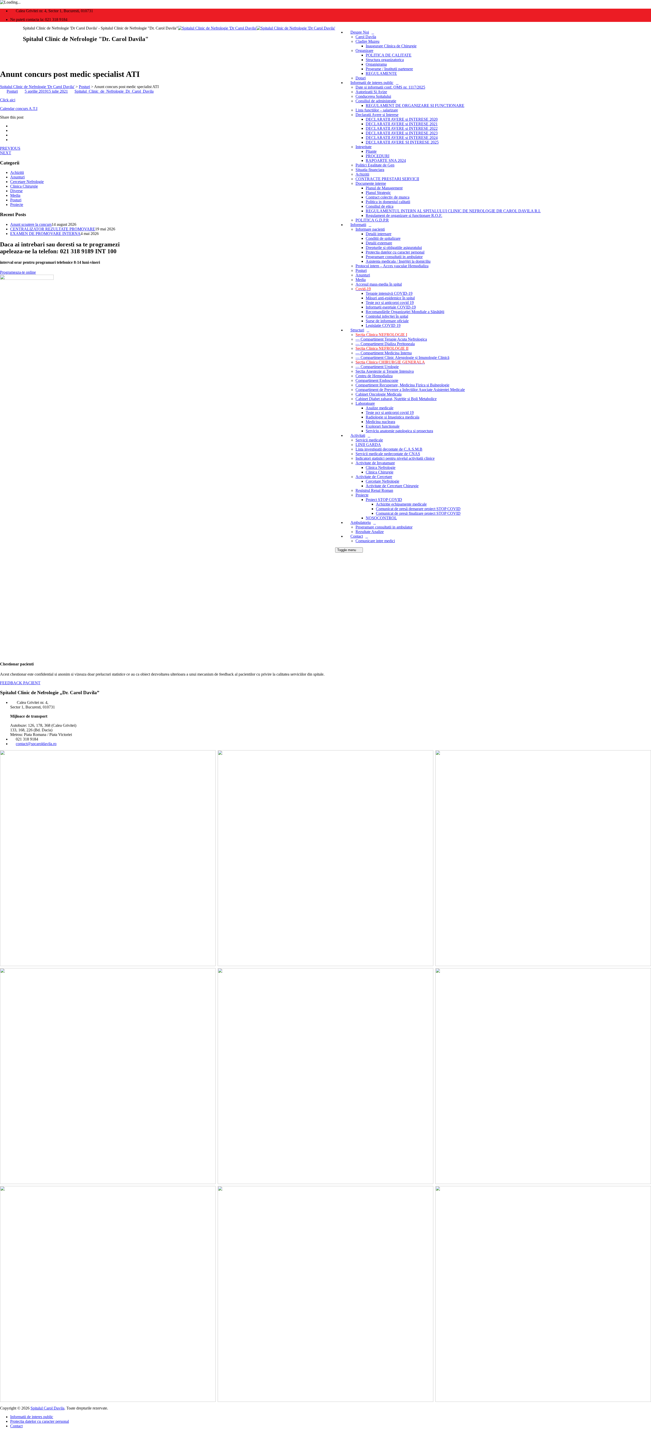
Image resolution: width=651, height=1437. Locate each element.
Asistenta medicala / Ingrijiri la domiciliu (398, 261)
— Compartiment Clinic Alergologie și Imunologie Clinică (402, 357)
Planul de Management (384, 188)
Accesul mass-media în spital (379, 284)
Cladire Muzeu (367, 41)
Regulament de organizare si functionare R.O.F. (404, 215)
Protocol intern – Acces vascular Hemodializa (392, 266)
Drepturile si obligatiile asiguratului (394, 247)
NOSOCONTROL (381, 518)
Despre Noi (359, 32)
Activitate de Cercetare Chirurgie (392, 486)
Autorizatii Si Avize (371, 92)
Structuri (357, 330)
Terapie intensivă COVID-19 (389, 293)
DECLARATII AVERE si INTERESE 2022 (402, 128)
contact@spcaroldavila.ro (36, 744)
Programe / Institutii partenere (389, 69)
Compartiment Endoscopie (377, 380)
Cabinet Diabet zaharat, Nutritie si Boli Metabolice (396, 399)
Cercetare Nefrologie (382, 481)
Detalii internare (378, 234)
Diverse (16, 191)
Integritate (364, 147)
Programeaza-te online (18, 272)
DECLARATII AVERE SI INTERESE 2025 (402, 142)
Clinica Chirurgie (379, 472)
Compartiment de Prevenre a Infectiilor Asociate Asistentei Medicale (410, 389)
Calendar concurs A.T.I (18, 108)
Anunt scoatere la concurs (31, 224)
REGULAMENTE (381, 73)
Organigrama (376, 64)
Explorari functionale (383, 426)
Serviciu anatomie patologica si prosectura (399, 431)
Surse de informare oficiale (387, 321)
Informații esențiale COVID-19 (391, 307)
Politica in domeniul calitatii (388, 202)
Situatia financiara (370, 170)
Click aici (7, 100)
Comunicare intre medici (375, 541)
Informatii (358, 224)
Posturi (361, 270)
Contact (356, 536)
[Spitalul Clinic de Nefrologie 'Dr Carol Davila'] (256, 28)
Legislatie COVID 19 (383, 325)
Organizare (364, 50)
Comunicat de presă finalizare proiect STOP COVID (418, 513)
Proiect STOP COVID (384, 499)
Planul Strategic (378, 192)
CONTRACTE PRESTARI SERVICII (387, 179)
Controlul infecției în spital (387, 316)
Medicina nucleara (380, 422)
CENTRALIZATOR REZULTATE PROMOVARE (52, 229)
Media (361, 279)
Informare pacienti (370, 229)
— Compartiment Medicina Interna (384, 353)
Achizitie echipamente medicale (401, 504)
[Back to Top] (3, 1434)
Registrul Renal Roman (374, 490)
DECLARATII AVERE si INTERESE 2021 (402, 124)
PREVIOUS (10, 148)
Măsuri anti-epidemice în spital (390, 298)
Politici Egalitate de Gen (375, 165)
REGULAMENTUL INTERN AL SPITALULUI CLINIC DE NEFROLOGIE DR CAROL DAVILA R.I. (453, 211)
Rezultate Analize (370, 531)
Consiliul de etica (379, 206)
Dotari (361, 78)
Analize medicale (379, 408)
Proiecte (362, 495)
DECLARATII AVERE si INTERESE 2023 (402, 133)
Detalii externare (379, 243)
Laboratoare (365, 403)
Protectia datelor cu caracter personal (395, 252)
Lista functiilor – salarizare (377, 110)
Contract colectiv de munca (387, 197)
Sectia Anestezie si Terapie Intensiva (385, 371)
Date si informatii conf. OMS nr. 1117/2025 (390, 87)
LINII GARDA (368, 444)
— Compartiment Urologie (377, 367)
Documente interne (371, 183)
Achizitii (362, 174)
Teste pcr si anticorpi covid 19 (390, 302)
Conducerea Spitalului (373, 96)
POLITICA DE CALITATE (388, 55)
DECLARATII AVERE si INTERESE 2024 (402, 137)
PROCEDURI (377, 156)
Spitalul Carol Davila (47, 1408)
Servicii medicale (369, 440)
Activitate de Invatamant (375, 463)
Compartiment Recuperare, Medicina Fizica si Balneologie (402, 385)
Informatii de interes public (371, 82)
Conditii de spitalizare (383, 238)
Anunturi (363, 275)
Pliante (371, 151)
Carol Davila (366, 37)
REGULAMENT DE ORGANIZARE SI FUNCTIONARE (415, 105)
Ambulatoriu (360, 522)
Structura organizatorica (385, 60)
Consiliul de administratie (376, 101)
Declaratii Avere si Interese (377, 115)
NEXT (5, 153)
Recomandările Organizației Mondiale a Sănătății (405, 312)
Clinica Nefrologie (380, 467)
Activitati (357, 435)
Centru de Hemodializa (374, 376)
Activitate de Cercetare (374, 477)
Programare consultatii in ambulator (394, 257)
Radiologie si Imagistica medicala (392, 417)
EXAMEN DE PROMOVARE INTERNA (45, 233)
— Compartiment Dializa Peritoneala (385, 344)
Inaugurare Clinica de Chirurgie (391, 46)
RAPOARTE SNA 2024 (386, 160)
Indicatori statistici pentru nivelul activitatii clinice (395, 458)
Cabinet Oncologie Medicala (379, 394)
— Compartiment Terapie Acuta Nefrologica (391, 339)
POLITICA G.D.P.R (372, 220)
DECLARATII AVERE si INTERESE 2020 (402, 119)
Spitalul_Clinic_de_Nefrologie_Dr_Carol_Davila (114, 91)
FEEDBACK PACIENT (20, 683)
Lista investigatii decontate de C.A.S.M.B (389, 449)
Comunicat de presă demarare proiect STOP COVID (418, 509)
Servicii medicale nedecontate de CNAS (388, 454)
